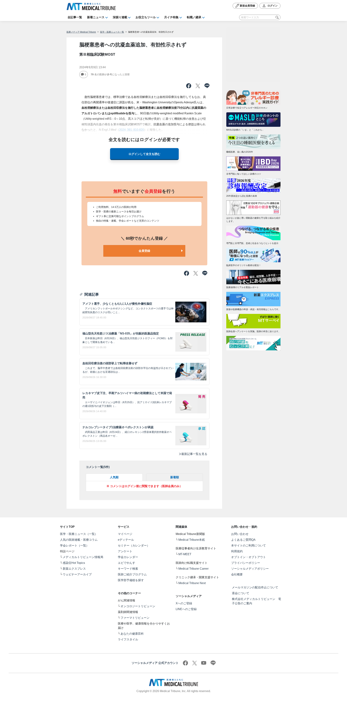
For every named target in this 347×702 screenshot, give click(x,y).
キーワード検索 (128, 568)
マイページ (125, 533)
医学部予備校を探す (131, 580)
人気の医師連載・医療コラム (79, 539)
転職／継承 (194, 17)
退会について (240, 593)
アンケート (125, 551)
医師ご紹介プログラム (132, 574)
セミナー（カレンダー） (134, 545)
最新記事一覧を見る (194, 453)
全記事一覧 (75, 17)
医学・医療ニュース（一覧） (79, 533)
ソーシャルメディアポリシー (250, 568)
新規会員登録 (247, 5)
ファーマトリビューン (135, 617)
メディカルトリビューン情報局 (83, 557)
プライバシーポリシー (245, 562)
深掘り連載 (120, 17)
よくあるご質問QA (243, 539)
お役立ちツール (146, 17)
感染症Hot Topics (74, 562)
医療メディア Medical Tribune (81, 32)
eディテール (126, 539)
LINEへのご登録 (186, 609)
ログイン (272, 5)
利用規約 (237, 551)
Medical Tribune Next (192, 583)
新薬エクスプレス (74, 568)
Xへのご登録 (184, 603)
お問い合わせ (240, 533)
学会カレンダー (128, 557)
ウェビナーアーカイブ (77, 574)
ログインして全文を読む (144, 153)
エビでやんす (126, 562)
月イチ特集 (171, 17)
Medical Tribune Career (193, 568)
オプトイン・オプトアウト (248, 557)
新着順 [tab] (174, 477)
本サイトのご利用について (248, 545)
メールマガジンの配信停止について (255, 587)
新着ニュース (95, 17)
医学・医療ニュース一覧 (112, 32)
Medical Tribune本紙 (191, 539)
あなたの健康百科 (132, 633)
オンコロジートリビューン (138, 606)
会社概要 (237, 574)
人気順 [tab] (114, 477)
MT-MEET (184, 554)
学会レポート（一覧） (74, 545)
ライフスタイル (128, 639)
